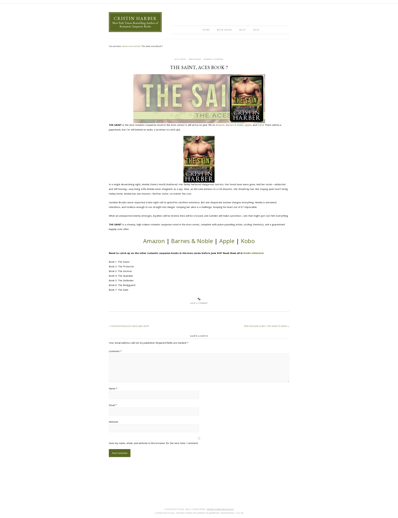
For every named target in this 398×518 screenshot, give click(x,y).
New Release (195, 59)
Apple (248, 124)
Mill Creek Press (195, 509)
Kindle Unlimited (253, 253)
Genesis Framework (208, 513)
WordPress (227, 513)
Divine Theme (184, 513)
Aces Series (180, 59)
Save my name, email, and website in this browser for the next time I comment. (154, 443)
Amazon (219, 124)
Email (113, 405)
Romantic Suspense (213, 59)
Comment (115, 351)
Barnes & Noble (235, 124)
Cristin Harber (135, 18)
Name (113, 388)
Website (113, 421)
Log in (239, 513)
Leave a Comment (199, 303)
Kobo (260, 124)
